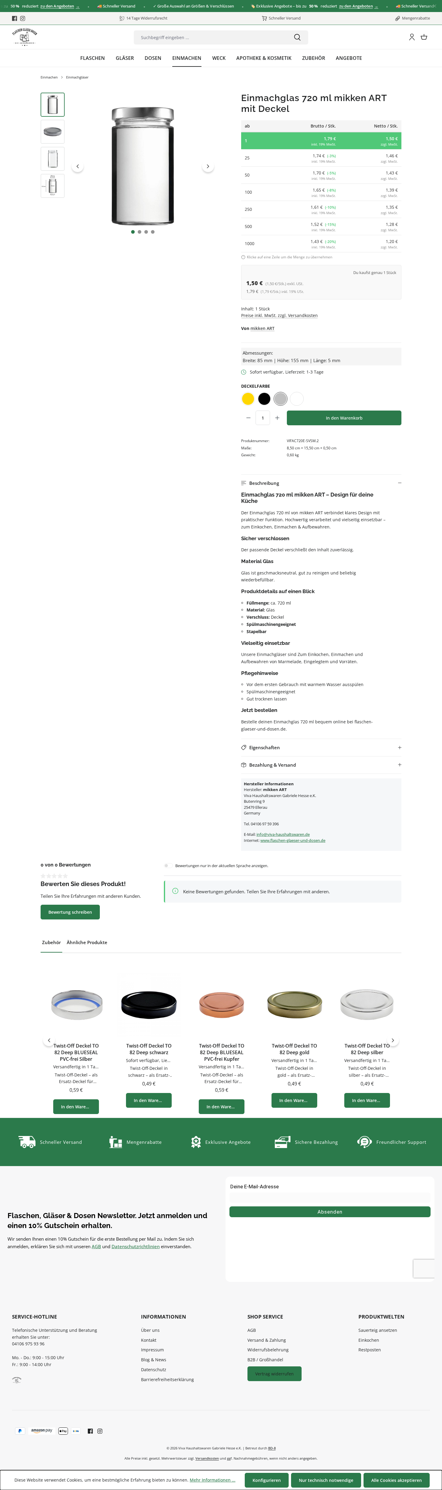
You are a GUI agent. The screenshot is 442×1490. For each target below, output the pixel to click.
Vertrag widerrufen (274, 1374)
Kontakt (148, 1340)
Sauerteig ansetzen (377, 1330)
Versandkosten (207, 1458)
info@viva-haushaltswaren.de (283, 834)
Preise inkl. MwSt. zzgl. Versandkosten (279, 315)
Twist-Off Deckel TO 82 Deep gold (294, 1049)
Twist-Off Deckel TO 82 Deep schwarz (149, 1049)
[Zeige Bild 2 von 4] (139, 232)
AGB (96, 1246)
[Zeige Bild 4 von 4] (153, 232)
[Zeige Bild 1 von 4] (133, 232)
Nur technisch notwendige (326, 1480)
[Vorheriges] (78, 166)
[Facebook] (14, 18)
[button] (321, 483)
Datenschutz (153, 1369)
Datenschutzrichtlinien (136, 1246)
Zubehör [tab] (51, 942)
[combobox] (210, 37)
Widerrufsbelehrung (268, 1350)
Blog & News (153, 1359)
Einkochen (368, 1340)
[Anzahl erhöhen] (277, 418)
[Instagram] (22, 18)
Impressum (152, 1350)
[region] (128, 166)
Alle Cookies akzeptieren (396, 1480)
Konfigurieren (267, 1480)
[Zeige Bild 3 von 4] (146, 232)
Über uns (150, 1330)
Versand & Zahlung (266, 1340)
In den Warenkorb (344, 418)
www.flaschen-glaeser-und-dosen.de (292, 840)
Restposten (369, 1350)
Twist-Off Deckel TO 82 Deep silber (367, 1049)
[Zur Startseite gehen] (24, 37)
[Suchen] (297, 37)
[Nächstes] (208, 166)
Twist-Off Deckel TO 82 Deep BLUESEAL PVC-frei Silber (76, 1052)
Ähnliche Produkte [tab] (87, 942)
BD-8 (272, 1448)
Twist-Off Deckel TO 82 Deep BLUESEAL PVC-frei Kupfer (221, 1052)
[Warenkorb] (424, 37)
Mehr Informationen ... (212, 1480)
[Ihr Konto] (412, 37)
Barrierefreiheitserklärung (167, 1379)
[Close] (434, 6)
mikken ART (262, 328)
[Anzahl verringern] (248, 418)
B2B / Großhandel (265, 1359)
